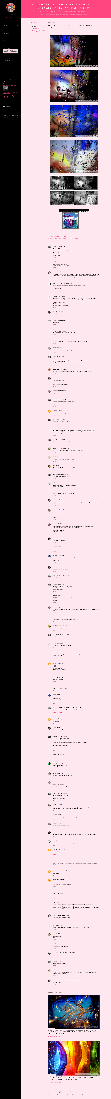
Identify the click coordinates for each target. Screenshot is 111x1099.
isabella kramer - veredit (59, 283)
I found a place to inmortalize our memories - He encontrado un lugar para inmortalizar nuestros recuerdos (10, 95)
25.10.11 (54, 886)
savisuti (54, 538)
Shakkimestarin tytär (58, 719)
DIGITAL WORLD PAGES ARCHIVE (62, 952)
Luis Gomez (56, 369)
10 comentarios (57, 1036)
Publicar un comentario (54, 987)
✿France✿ (55, 439)
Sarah (54, 378)
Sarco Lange (56, 399)
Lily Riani (55, 457)
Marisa (54, 410)
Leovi (11, 14)
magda (54, 694)
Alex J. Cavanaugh (57, 320)
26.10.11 (54, 948)
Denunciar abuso (8, 41)
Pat (53, 861)
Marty (54, 763)
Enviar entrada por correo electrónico (62, 236)
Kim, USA (55, 849)
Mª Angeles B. (56, 509)
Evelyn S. (55, 832)
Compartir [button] (34, 22)
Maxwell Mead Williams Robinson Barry (63, 980)
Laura (54, 925)
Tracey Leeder (56, 390)
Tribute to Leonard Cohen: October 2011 (38, 31)
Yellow (54, 854)
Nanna (54, 934)
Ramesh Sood (56, 474)
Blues (54, 884)
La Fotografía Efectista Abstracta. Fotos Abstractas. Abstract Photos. (64, 6)
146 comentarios (57, 1082)
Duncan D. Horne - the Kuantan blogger (63, 707)
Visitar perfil (10, 17)
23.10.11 (54, 257)
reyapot (55, 677)
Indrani (54, 465)
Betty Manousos (57, 915)
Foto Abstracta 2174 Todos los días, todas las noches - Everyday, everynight (70, 1078)
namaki (54, 773)
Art (53, 823)
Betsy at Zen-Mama (58, 617)
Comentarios (8, 108)
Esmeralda (55, 524)
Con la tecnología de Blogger (67, 1091)
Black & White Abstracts (9, 85)
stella (54, 483)
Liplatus (55, 329)
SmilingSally (56, 793)
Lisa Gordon (56, 736)
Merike (54, 643)
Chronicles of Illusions (58, 871)
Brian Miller (55, 840)
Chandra (55, 296)
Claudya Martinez (57, 634)
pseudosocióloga (57, 575)
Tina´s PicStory (57, 347)
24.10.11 (54, 612)
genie (54, 970)
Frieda (54, 567)
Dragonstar (55, 804)
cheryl (54, 311)
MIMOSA (55, 584)
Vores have (55, 356)
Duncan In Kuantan (57, 712)
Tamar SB (55, 419)
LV (53, 607)
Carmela (55, 555)
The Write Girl (56, 625)
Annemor (55, 246)
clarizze (54, 754)
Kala (54, 891)
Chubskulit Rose (57, 879)
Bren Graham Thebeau (58, 272)
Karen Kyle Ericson (57, 448)
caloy (54, 686)
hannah (54, 663)
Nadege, (55, 727)
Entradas (7, 106)
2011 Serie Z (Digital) (36, 28)
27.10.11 (54, 975)
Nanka (54, 499)
